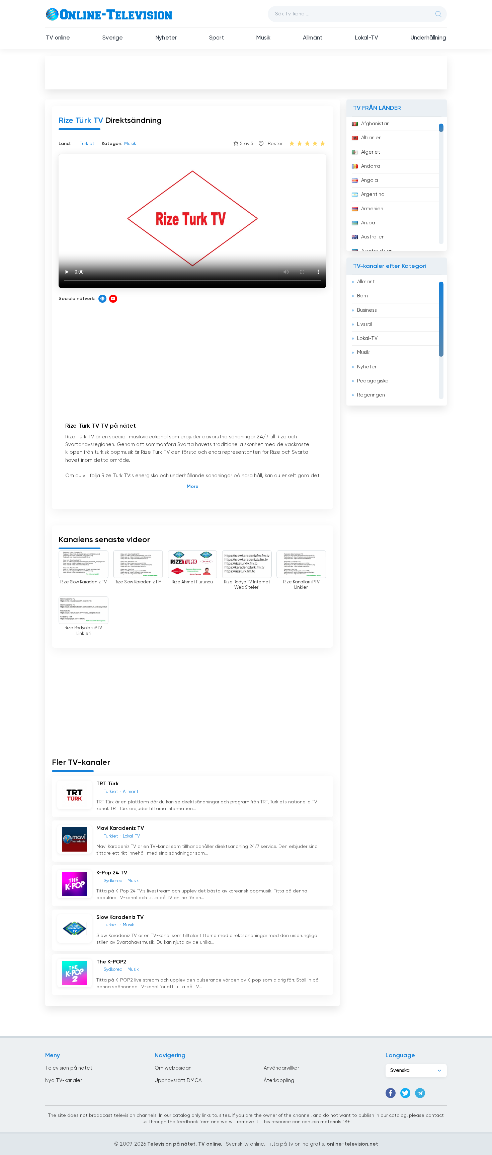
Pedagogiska (373, 380)
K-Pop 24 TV (111, 873)
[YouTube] (113, 299)
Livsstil (364, 324)
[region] (396, 184)
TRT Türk (107, 784)
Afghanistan (375, 123)
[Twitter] (405, 1093)
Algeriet (370, 152)
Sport (216, 38)
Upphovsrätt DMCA (178, 1080)
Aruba (368, 222)
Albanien (371, 137)
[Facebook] (391, 1093)
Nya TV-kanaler (63, 1080)
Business (367, 310)
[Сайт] (102, 299)
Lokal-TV (366, 38)
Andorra (370, 166)
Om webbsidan (173, 1068)
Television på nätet (68, 1068)
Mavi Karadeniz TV (120, 828)
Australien (373, 236)
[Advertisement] (246, 72)
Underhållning (428, 38)
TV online (58, 38)
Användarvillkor (281, 1068)
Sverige (112, 38)
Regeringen (371, 395)
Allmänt (312, 38)
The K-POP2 (111, 962)
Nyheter (166, 38)
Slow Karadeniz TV (120, 917)
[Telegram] (420, 1093)
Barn (362, 295)
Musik (263, 38)
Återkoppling (279, 1080)
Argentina (373, 194)
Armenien (372, 208)
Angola (369, 180)
